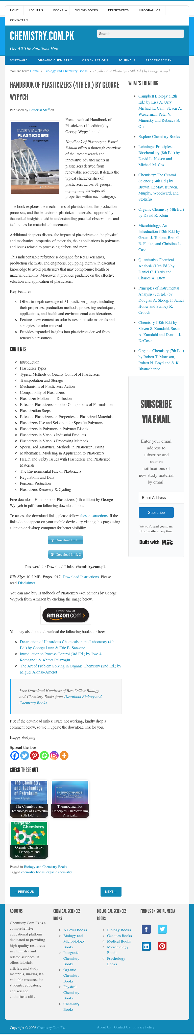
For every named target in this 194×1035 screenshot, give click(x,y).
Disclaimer (26, 582)
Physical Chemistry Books (71, 992)
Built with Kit (156, 542)
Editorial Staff (39, 109)
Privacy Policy (143, 1027)
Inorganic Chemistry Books (71, 958)
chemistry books (32, 872)
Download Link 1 (68, 540)
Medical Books (119, 941)
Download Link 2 (68, 554)
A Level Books (75, 929)
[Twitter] (24, 755)
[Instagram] (54, 755)
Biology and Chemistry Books (65, 70)
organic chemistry (59, 872)
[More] (64, 755)
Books (58, 10)
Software (19, 60)
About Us (36, 10)
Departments (118, 10)
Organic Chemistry (55, 60)
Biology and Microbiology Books (74, 941)
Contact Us (19, 20)
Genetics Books (119, 935)
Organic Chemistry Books (71, 975)
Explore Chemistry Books (159, 136)
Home (14, 10)
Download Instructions (81, 576)
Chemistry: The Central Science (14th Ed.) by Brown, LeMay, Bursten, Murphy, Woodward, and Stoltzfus (158, 187)
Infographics (149, 10)
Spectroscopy (159, 60)
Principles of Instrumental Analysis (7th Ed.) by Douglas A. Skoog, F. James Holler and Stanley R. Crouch (161, 300)
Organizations (95, 60)
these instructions (94, 515)
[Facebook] (14, 755)
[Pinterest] (34, 755)
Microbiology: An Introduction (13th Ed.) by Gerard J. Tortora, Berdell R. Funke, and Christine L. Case (159, 237)
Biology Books (86, 10)
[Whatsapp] (44, 755)
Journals (126, 60)
